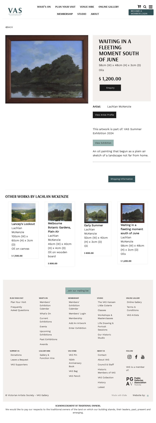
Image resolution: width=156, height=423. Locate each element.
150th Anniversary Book (75, 362)
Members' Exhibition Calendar (45, 305)
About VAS (103, 359)
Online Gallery (109, 6)
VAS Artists (133, 315)
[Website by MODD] (148, 395)
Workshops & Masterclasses (105, 317)
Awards (44, 344)
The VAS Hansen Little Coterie (106, 304)
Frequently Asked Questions (20, 309)
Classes (102, 310)
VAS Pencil (74, 376)
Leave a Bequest (19, 359)
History (102, 382)
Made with (119, 395)
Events (43, 326)
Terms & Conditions (133, 309)
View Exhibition (103, 143)
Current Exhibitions (46, 320)
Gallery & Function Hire (47, 356)
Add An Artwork (77, 323)
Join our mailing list (78, 290)
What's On (44, 6)
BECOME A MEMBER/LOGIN (139, 12)
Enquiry (110, 88)
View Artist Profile (104, 115)
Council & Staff (106, 364)
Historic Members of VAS (106, 371)
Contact (102, 355)
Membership (65, 14)
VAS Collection (105, 377)
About (95, 14)
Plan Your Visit (65, 6)
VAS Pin (73, 355)
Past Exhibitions (48, 339)
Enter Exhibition (77, 328)
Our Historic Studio (104, 336)
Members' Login (77, 313)
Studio (81, 14)
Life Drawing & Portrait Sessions (105, 326)
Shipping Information (122, 179)
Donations (16, 355)
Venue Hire (87, 6)
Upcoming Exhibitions (46, 333)
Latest (101, 387)
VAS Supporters (19, 364)
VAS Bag (73, 371)
